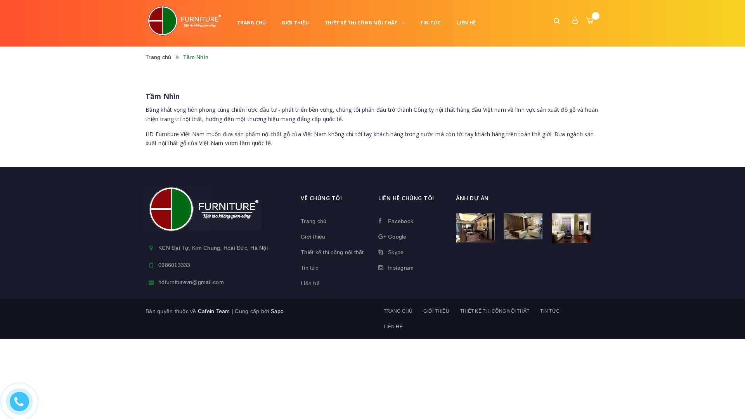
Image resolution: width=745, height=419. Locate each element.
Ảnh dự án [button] (472, 198)
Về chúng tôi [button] (321, 198)
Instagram (401, 268)
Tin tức (430, 22)
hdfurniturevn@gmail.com (191, 282)
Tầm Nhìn (163, 96)
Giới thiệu (295, 22)
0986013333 (174, 265)
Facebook (400, 221)
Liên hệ (466, 22)
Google (397, 237)
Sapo (277, 311)
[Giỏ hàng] (590, 20)
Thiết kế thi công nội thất (362, 22)
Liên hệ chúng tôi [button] (406, 198)
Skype (396, 252)
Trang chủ (251, 22)
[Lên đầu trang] (729, 401)
